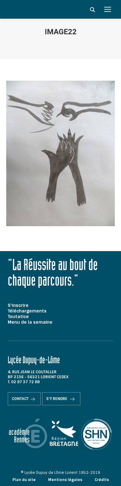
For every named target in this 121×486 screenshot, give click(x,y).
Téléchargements (27, 311)
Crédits (102, 479)
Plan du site (24, 479)
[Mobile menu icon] (107, 9)
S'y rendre (57, 398)
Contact (20, 398)
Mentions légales (65, 479)
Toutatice (18, 316)
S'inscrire (18, 305)
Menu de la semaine (30, 322)
